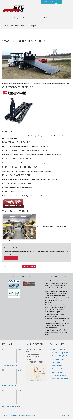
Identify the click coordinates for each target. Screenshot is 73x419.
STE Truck (67, 415)
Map (59, 2)
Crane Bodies (57, 366)
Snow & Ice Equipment (57, 349)
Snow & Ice (33, 18)
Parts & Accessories (47, 18)
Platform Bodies (58, 359)
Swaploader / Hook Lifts (60, 369)
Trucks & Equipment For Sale (15, 26)
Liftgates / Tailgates (59, 375)
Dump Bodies (57, 362)
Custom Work (57, 372)
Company (33, 26)
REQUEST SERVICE (11, 258)
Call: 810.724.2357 (48, 2)
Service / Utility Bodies (60, 356)
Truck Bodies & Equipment (14, 18)
